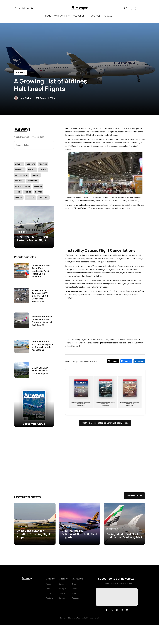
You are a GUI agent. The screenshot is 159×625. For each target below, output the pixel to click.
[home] (79, 8)
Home (48, 16)
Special (18, 198)
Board (48, 589)
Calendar (62, 593)
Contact (49, 593)
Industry (19, 181)
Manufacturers (22, 186)
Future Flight (21, 175)
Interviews (32, 181)
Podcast (75, 598)
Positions (49, 598)
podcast (109, 16)
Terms (74, 589)
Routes (38, 192)
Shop (74, 584)
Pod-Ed (28, 192)
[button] (133, 8)
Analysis (43, 164)
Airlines (20, 72)
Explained (19, 170)
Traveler (30, 198)
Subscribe (63, 584)
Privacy (74, 593)
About (48, 584)
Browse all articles (134, 496)
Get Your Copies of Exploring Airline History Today (105, 423)
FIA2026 (43, 170)
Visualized (43, 198)
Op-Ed (18, 192)
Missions (38, 186)
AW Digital (62, 589)
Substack (62, 598)
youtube (95, 16)
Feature (32, 170)
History (35, 175)
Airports (31, 164)
